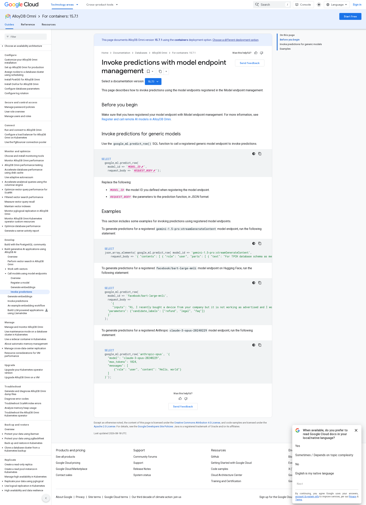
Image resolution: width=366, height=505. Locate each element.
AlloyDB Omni (24, 16)
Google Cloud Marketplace (71, 468)
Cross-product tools (99, 4)
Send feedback (250, 63)
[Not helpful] (261, 53)
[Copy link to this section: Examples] (125, 211)
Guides (9, 24)
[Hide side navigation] (46, 498)
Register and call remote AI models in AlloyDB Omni (136, 119)
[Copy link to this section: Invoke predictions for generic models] (184, 134)
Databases (141, 52)
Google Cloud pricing (68, 462)
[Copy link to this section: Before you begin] (141, 105)
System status (142, 475)
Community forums (145, 456)
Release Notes (142, 468)
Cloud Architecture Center (226, 475)
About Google (64, 497)
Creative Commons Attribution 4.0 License (197, 422)
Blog (291, 456)
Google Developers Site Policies (155, 426)
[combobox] (272, 4)
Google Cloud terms (116, 497)
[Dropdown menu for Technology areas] (78, 4)
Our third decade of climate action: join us (156, 497)
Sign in (357, 4)
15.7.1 (153, 81)
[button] (25, 46)
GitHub (215, 456)
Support (138, 462)
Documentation (121, 52)
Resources (49, 24)
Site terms (94, 497)
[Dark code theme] (254, 154)
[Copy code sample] (260, 154)
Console (305, 4)
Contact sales (64, 475)
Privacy (80, 497)
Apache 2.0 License (104, 426)
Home (105, 52)
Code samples (219, 468)
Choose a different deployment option (235, 39)
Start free (350, 16)
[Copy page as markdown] (160, 71)
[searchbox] (26, 37)
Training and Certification (226, 481)
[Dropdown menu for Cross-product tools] (118, 4)
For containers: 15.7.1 (60, 16)
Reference (28, 24)
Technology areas (62, 4)
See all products (65, 456)
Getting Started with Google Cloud (231, 462)
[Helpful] (256, 53)
